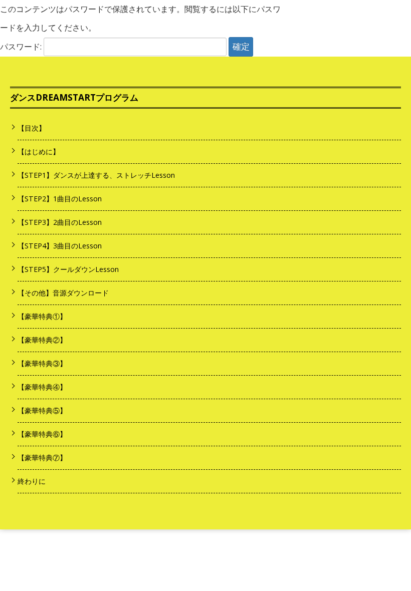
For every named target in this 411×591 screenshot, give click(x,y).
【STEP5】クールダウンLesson (68, 269)
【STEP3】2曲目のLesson (60, 222)
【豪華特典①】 (42, 316)
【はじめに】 (39, 151)
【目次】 (32, 128)
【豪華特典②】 (42, 340)
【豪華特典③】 (42, 363)
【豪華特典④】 (42, 387)
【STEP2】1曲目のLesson (60, 198)
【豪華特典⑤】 (42, 410)
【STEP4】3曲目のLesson (60, 245)
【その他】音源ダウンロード (63, 293)
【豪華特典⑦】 (42, 457)
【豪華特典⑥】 (42, 434)
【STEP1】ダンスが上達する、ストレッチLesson (96, 175)
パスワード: (22, 46)
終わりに (32, 481)
